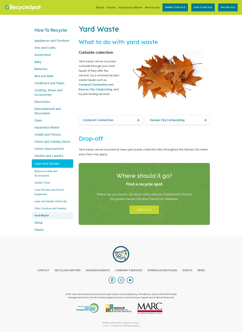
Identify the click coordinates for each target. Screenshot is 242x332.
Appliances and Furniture (51, 40)
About (100, 7)
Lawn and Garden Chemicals (50, 201)
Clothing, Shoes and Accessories (48, 92)
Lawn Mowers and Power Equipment (49, 192)
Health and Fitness (47, 134)
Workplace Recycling (162, 270)
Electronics (42, 101)
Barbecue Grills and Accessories (45, 173)
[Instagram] (121, 280)
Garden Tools (42, 182)
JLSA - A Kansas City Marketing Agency (121, 326)
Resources (152, 7)
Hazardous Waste (130, 7)
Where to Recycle (175, 7)
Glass (38, 120)
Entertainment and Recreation (47, 111)
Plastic (39, 229)
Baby (37, 62)
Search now (144, 209)
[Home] (22, 7)
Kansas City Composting (95, 89)
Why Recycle (228, 7)
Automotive (42, 55)
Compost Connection (93, 84)
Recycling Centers (68, 270)
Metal (38, 222)
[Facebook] (112, 280)
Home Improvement (49, 148)
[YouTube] (130, 280)
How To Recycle (203, 7)
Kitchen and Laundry (48, 156)
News (201, 270)
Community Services (128, 270)
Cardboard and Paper (49, 83)
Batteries (41, 69)
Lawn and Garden (46, 163)
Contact (44, 270)
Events (111, 7)
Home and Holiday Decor (52, 141)
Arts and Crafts (45, 47)
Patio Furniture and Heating (50, 208)
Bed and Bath (43, 76)
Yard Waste (41, 215)
